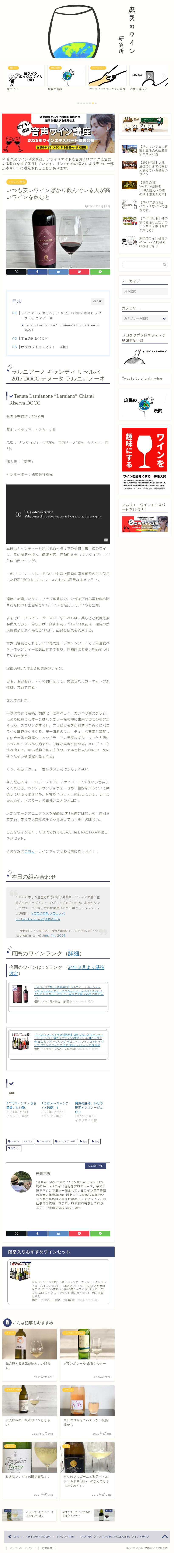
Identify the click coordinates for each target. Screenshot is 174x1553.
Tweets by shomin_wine (142, 378)
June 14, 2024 (54, 935)
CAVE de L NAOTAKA (21, 1141)
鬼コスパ (15, 1148)
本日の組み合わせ (34, 338)
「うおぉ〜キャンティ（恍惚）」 (55, 1105)
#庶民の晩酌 (40, 914)
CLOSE (97, 301)
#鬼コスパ (57, 914)
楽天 (84, 1141)
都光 (96, 1141)
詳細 (62, 347)
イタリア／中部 (16, 182)
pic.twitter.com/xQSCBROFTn (37, 919)
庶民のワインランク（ (38, 347)
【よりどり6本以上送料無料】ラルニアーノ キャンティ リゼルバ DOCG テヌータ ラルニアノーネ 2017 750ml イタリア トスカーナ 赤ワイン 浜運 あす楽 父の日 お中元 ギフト (69, 992)
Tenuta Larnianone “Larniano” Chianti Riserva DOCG (62, 327)
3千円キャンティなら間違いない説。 (21, 1105)
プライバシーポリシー (22, 1548)
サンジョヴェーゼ (66, 1141)
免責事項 (47, 1548)
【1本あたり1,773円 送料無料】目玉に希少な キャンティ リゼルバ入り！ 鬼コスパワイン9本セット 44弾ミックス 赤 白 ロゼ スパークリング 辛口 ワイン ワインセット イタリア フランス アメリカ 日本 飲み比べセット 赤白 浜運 (69, 1040)
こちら (29, 851)
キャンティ (44, 1141)
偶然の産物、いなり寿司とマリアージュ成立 (89, 1107)
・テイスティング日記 (38, 1537)
